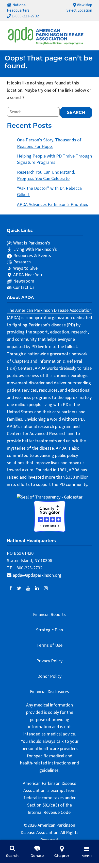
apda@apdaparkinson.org (37, 575)
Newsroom (23, 281)
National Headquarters (18, 7)
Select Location (79, 10)
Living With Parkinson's (35, 249)
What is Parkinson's (31, 243)
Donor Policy (49, 676)
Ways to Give (25, 268)
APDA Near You (27, 275)
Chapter (61, 856)
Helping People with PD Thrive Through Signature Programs (54, 159)
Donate (37, 856)
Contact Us (24, 287)
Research (22, 262)
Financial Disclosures (49, 692)
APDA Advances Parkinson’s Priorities (52, 204)
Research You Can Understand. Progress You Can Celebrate (46, 175)
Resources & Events (32, 256)
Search (12, 856)
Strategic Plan (49, 630)
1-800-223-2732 (25, 16)
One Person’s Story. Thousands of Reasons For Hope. (49, 143)
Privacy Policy (49, 661)
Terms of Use (49, 645)
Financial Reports (49, 614)
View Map (84, 5)
